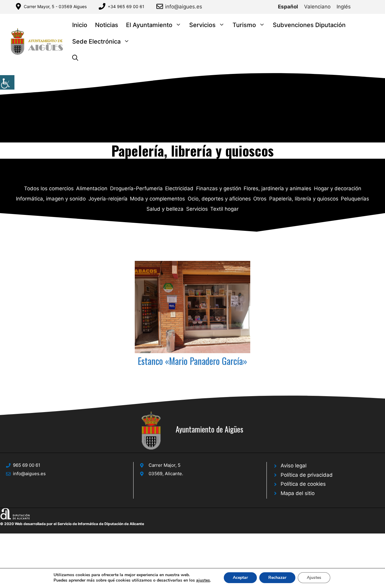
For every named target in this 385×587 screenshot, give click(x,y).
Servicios (202, 25)
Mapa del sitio (298, 493)
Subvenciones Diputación (309, 25)
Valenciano (317, 7)
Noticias (106, 25)
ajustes (203, 580)
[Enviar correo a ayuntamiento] (160, 6)
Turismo (244, 25)
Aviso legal (293, 466)
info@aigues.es (183, 7)
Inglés (344, 7)
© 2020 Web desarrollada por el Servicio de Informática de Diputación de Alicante (72, 523)
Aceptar (240, 577)
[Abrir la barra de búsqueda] (75, 58)
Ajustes (314, 577)
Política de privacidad (307, 475)
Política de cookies (303, 484)
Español (288, 7)
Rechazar (277, 577)
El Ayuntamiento (149, 25)
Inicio (79, 25)
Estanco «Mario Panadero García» (192, 361)
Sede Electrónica (96, 41)
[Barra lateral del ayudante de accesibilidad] (7, 82)
